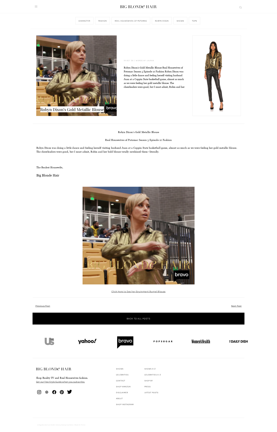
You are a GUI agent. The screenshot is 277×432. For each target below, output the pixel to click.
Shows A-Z (150, 369)
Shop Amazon (123, 386)
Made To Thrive (80, 425)
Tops (194, 21)
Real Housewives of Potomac (131, 21)
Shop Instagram (125, 404)
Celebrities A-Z (152, 375)
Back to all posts (138, 318)
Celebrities (122, 375)
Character (84, 21)
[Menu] (36, 6)
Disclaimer (122, 392)
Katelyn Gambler (67, 425)
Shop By (148, 381)
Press (147, 386)
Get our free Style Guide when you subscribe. (60, 381)
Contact (120, 381)
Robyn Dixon (162, 21)
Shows (180, 21)
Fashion (102, 21)
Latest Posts (151, 392)
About (119, 398)
